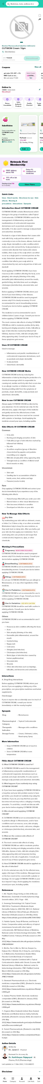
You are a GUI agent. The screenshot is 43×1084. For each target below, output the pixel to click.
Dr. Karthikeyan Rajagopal (20, 1057)
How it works (12, 198)
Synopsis (27, 204)
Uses (4, 198)
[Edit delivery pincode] (39, 89)
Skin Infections (10, 52)
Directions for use (26, 198)
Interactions (17, 204)
